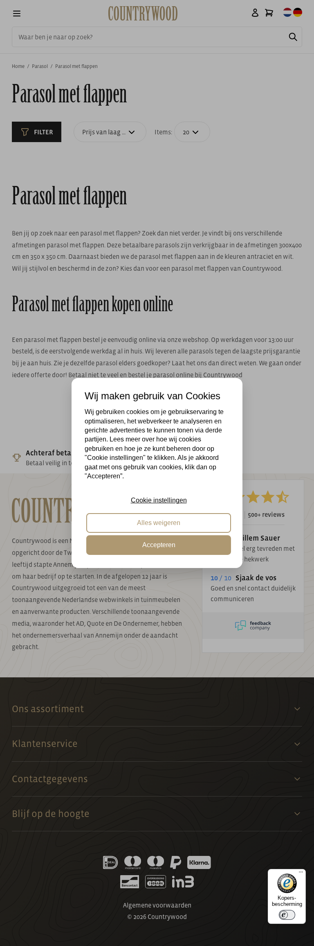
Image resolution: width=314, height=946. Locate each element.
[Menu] (301, 874)
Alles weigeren (158, 522)
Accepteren (158, 544)
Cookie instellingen (159, 500)
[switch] (287, 915)
